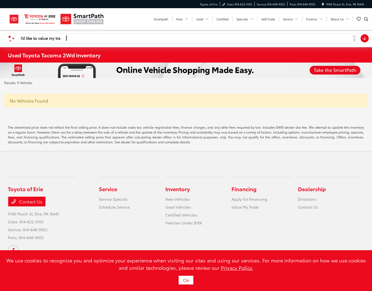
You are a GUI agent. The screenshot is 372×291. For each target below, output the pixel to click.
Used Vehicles (178, 207)
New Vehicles (177, 199)
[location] (323, 4)
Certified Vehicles (181, 215)
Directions (307, 199)
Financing (244, 189)
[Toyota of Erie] (32, 19)
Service (108, 189)
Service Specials (113, 199)
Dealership (312, 189)
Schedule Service (114, 207)
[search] (366, 19)
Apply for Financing (249, 199)
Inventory (177, 189)
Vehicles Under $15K (183, 222)
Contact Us (30, 201)
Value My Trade (245, 207)
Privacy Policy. (237, 267)
